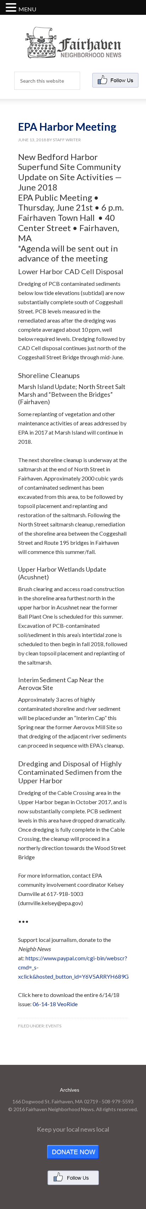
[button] (12, 7)
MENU (27, 9)
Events (53, 1025)
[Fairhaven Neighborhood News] (73, 52)
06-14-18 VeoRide (55, 1004)
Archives (69, 1090)
